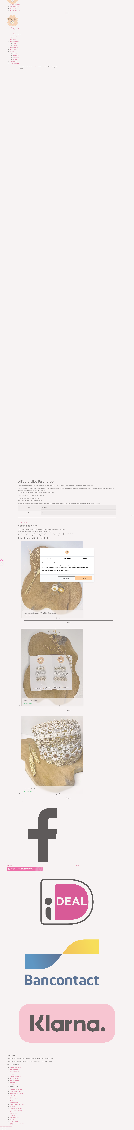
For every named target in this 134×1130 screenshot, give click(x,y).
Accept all (83, 578)
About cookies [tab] (67, 558)
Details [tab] (85, 558)
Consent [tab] (49, 558)
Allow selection (66, 578)
